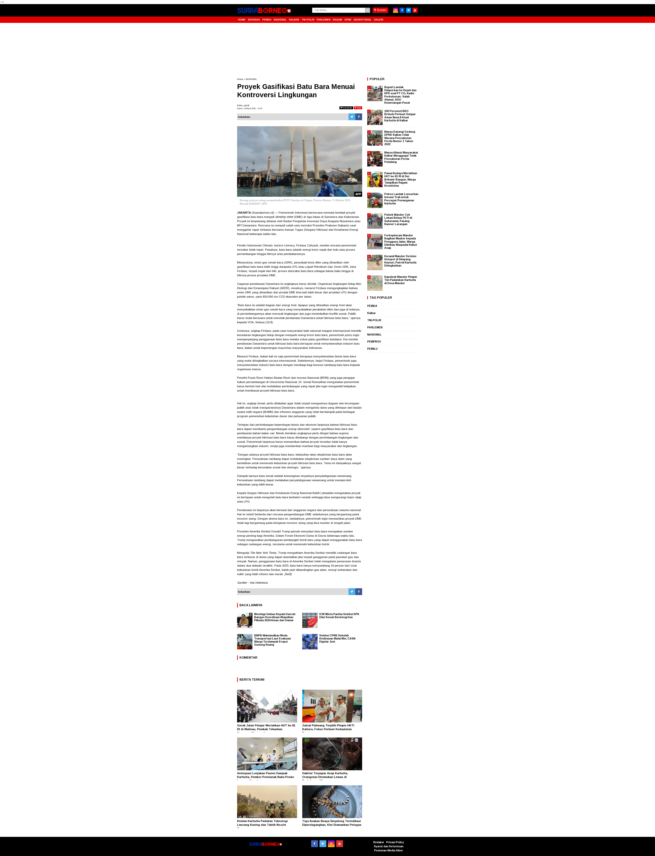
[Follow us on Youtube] (339, 843)
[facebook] (402, 10)
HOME (241, 19)
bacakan (347, 107)
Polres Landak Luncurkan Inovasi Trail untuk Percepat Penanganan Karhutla (401, 199)
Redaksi (378, 842)
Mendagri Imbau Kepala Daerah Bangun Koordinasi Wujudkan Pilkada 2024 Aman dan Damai (274, 617)
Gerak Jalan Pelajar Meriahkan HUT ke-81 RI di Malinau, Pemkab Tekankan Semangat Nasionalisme (266, 729)
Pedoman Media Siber (388, 850)
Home (240, 79)
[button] (414, 18)
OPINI (347, 19)
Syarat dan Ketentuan (388, 846)
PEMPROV (374, 341)
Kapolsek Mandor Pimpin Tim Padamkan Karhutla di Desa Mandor (400, 279)
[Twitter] (351, 116)
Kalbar (371, 313)
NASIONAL (280, 19)
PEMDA (266, 19)
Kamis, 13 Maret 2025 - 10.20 (249, 108)
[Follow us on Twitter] (322, 843)
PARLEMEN (323, 19)
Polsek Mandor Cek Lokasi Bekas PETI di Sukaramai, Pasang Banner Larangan (398, 219)
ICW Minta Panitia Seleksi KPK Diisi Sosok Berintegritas (339, 616)
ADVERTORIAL (363, 19)
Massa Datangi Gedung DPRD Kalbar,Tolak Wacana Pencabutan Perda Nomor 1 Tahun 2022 (399, 138)
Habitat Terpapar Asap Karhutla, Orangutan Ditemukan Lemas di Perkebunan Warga (325, 777)
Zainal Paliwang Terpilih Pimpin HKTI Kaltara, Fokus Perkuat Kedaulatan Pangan (328, 729)
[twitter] (408, 10)
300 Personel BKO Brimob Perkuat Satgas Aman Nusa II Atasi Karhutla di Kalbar (400, 116)
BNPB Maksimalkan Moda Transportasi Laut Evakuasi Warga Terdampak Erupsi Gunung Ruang (272, 640)
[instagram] (395, 10)
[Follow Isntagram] (331, 843)
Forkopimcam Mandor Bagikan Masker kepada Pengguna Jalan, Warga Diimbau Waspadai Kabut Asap (400, 241)
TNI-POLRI (308, 19)
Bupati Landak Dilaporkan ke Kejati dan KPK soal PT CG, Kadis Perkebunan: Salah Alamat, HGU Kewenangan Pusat (400, 95)
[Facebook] (358, 116)
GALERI (378, 19)
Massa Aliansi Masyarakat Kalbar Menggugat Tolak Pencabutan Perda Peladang (401, 157)
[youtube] (415, 10)
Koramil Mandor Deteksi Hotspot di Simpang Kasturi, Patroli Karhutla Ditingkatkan (400, 261)
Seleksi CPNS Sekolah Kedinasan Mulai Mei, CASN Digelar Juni (337, 638)
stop (358, 107)
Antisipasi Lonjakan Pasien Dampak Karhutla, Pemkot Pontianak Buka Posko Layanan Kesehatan (265, 777)
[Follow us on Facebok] (314, 843)
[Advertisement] (327, 50)
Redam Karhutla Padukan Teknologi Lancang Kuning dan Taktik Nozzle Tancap (262, 824)
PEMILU (372, 348)
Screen (381, 10)
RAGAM (337, 19)
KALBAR (294, 19)
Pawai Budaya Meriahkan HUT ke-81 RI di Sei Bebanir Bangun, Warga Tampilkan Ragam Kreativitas (400, 179)
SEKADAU (254, 19)
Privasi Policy (395, 842)
